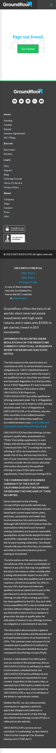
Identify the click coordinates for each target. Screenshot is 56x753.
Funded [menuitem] (8, 124)
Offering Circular (28, 282)
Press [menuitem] (7, 211)
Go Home (28, 49)
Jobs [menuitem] (6, 216)
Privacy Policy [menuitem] (11, 187)
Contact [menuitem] (8, 207)
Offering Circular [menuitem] (13, 178)
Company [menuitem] (9, 199)
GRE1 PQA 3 (28, 273)
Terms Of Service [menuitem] (13, 182)
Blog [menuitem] (6, 174)
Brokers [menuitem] (8, 153)
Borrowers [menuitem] (9, 149)
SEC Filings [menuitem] (10, 137)
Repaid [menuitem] (7, 129)
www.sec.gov (20, 297)
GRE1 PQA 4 (28, 277)
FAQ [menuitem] (6, 165)
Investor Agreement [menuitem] (14, 133)
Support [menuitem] (8, 170)
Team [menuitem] (7, 203)
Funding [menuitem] (8, 120)
